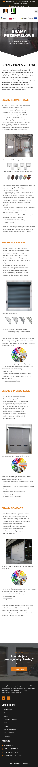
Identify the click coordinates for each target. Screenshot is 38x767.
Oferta (24, 41)
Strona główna (13, 41)
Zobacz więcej (19, 669)
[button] (36, 11)
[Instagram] (8, 698)
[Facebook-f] (3, 698)
